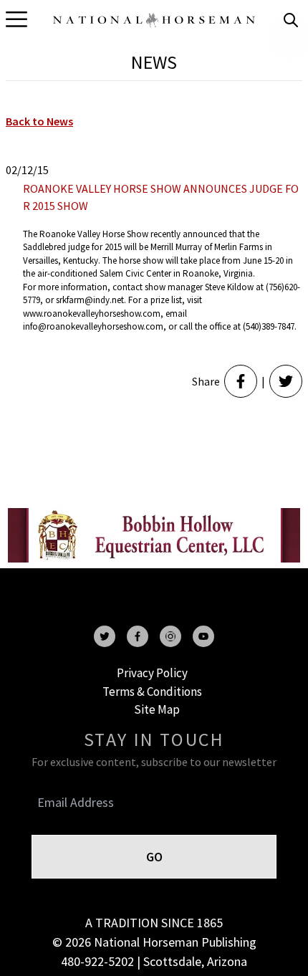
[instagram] (170, 636)
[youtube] (203, 636)
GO (154, 856)
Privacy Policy (152, 673)
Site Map (157, 709)
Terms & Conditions (152, 691)
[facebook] (137, 636)
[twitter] (104, 636)
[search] (290, 20)
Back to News (39, 121)
